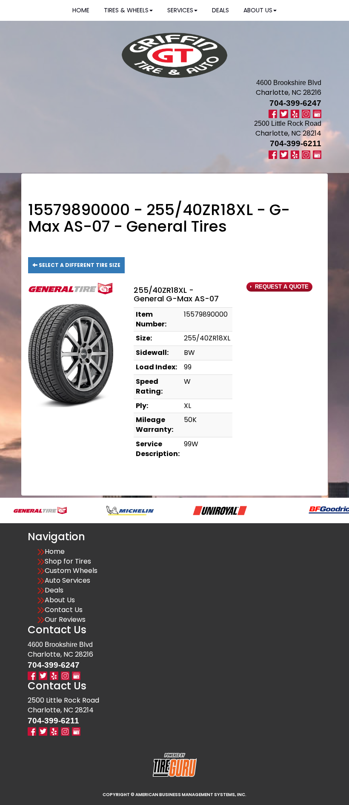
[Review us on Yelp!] (295, 114)
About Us (60, 600)
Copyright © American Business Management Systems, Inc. (174, 794)
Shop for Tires (68, 561)
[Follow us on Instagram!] (306, 114)
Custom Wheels (71, 570)
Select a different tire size (78, 265)
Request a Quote (281, 286)
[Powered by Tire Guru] (174, 764)
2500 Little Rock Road (63, 700)
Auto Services (67, 580)
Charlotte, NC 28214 (288, 133)
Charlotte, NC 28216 (288, 92)
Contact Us (64, 610)
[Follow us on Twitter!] (284, 114)
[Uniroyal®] (203, 510)
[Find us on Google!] (317, 114)
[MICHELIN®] (113, 510)
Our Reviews (65, 619)
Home (55, 551)
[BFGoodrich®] (315, 510)
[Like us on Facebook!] (273, 114)
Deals (54, 590)
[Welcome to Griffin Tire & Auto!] (174, 55)
